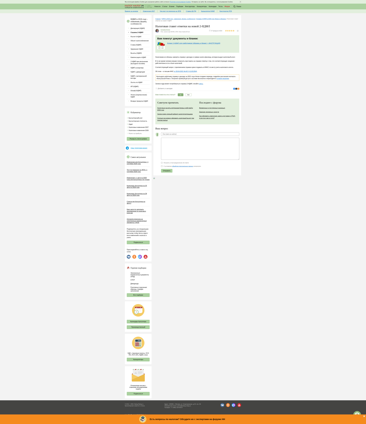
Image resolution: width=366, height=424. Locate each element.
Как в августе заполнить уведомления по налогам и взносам (136, 211)
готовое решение (223, 78)
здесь (201, 84)
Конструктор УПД (226, 11)
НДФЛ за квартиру (137, 68)
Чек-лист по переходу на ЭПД (170, 11)
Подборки (179, 6)
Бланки (171, 6)
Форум (227, 6)
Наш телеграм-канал (139, 148)
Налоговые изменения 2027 (139, 127)
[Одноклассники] (238, 89)
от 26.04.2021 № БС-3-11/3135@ (185, 71)
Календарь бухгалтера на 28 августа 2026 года (137, 194)
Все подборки (138, 295)
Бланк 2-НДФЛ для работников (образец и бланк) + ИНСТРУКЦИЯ (193, 43)
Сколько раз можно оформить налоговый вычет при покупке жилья (175, 119)
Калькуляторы (202, 6)
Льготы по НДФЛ (136, 82)
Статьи (164, 6)
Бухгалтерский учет (135, 118)
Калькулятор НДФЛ (208, 11)
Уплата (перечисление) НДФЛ (139, 96)
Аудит (131, 124)
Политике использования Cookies (180, 2)
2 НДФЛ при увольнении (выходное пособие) (139, 62)
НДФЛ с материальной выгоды (139, 77)
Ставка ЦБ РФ (191, 11)
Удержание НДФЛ (137, 49)
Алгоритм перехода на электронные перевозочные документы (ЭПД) (137, 220)
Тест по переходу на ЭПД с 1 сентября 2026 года (137, 170)
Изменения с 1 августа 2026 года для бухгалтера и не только (138, 178)
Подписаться (138, 242)
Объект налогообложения (140, 41)
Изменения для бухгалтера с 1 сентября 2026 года (137, 163)
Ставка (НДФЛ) (136, 45)
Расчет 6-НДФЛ (136, 36)
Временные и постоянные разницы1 (212, 108)
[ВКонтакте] (234, 89)
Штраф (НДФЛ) (136, 90)
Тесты (220, 6)
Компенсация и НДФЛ (138, 57)
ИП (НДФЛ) (134, 86)
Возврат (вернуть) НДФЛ (139, 101)
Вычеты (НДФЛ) (136, 53)
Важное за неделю (131, 11)
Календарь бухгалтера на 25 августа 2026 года (137, 186)
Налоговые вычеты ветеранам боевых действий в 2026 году (175, 109)
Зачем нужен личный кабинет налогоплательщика (175, 114)
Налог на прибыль (135, 133)
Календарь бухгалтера (138, 321)
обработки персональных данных (182, 166)
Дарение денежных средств (209, 112)
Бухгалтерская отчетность (138, 121)
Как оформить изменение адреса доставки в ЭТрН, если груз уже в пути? (217, 117)
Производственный (138, 327)
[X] (236, 89)
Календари (212, 6)
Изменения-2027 (149, 11)
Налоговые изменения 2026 (139, 130)
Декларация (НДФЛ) (138, 28)
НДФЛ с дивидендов (138, 72)
